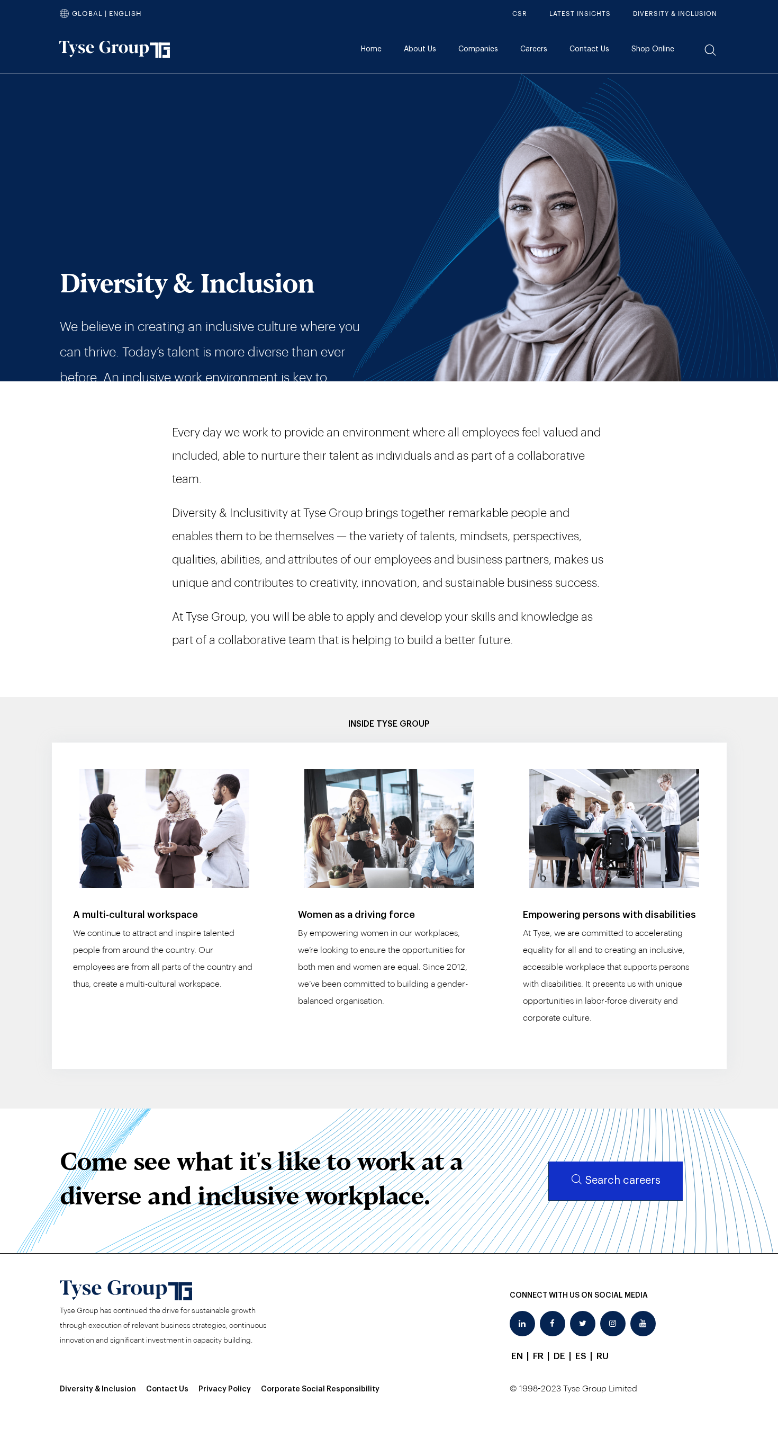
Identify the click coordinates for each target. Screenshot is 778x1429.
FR (538, 1356)
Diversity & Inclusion (98, 1389)
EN (517, 1356)
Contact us (167, 1389)
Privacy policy (224, 1389)
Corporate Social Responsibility (320, 1389)
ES (580, 1356)
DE (559, 1356)
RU (602, 1356)
